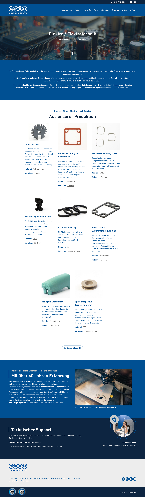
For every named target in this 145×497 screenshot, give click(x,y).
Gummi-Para (55, 321)
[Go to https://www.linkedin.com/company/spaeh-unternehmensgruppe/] (131, 479)
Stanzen (70, 185)
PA (67, 247)
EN (135, 2)
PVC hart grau (38, 169)
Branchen (115, 10)
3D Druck (37, 243)
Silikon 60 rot (71, 181)
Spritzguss (55, 325)
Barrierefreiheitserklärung (39, 478)
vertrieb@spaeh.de (112, 445)
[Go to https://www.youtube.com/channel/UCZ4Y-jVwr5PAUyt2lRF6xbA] (134, 479)
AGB (68, 478)
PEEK (85, 327)
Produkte (77, 10)
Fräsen (37, 173)
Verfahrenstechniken (101, 10)
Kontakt (132, 10)
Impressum (13, 478)
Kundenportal (13, 481)
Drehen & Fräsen (74, 251)
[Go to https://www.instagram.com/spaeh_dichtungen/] (127, 479)
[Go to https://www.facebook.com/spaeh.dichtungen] (123, 479)
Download (76, 478)
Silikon (102, 173)
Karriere (124, 10)
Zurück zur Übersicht (72, 348)
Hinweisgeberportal (58, 478)
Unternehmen (67, 10)
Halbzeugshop (25, 481)
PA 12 (35, 238)
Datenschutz (23, 478)
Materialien (88, 10)
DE (131, 2)
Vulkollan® (104, 255)
